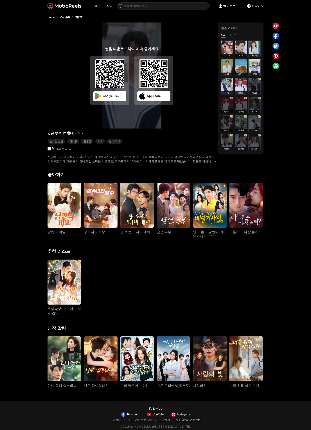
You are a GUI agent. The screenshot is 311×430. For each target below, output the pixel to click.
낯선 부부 (65, 17)
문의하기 (165, 420)
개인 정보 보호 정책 (140, 420)
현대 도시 (114, 141)
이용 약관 (116, 420)
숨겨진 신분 (56, 141)
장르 (109, 6)
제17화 (79, 17)
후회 (100, 141)
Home (51, 17)
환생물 (87, 141)
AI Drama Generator (188, 420)
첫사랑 (73, 141)
